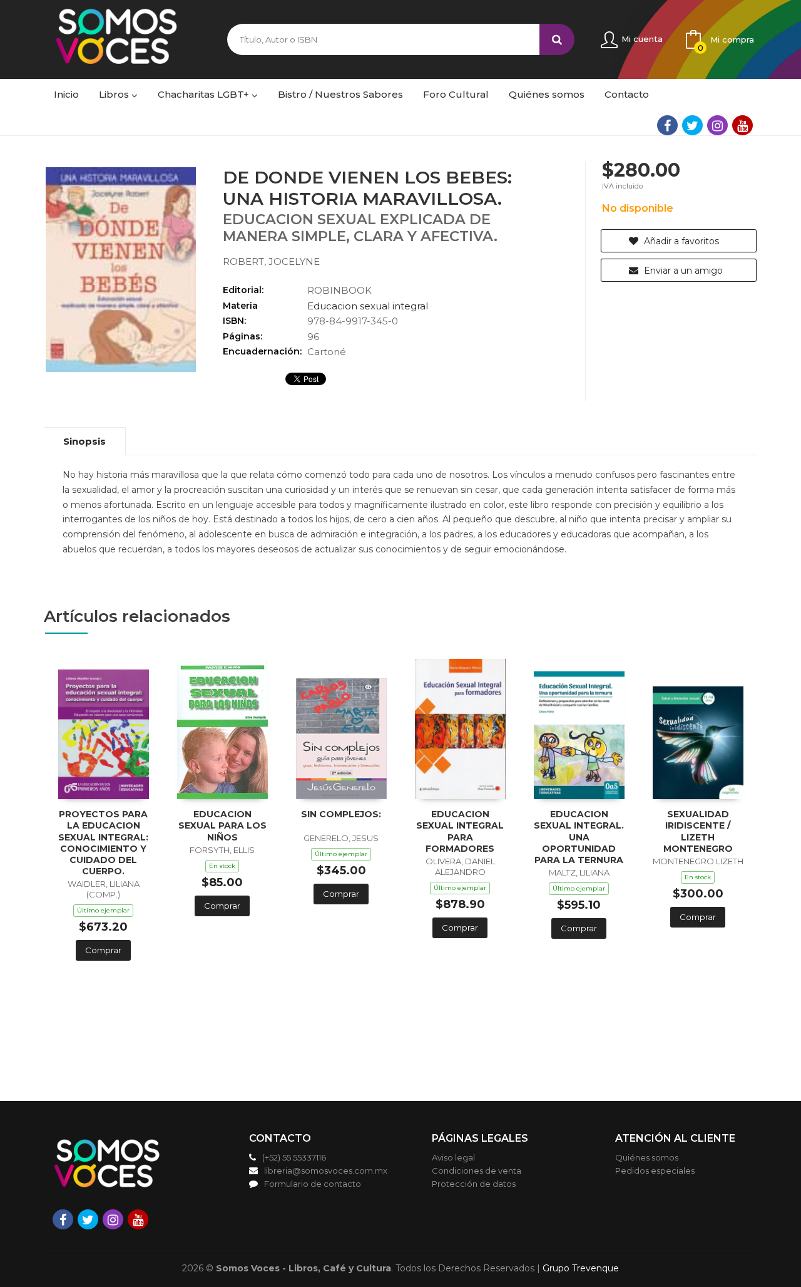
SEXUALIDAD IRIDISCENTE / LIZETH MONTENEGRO (698, 831)
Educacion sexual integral (367, 306)
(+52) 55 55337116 (294, 1157)
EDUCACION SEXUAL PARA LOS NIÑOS (222, 825)
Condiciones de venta (476, 1171)
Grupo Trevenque (581, 1268)
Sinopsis (84, 441)
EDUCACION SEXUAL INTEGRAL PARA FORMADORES (460, 831)
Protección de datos (474, 1184)
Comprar (103, 950)
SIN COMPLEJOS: (341, 814)
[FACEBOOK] (667, 125)
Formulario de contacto (312, 1184)
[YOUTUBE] (742, 125)
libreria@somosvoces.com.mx (325, 1171)
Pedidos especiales (655, 1171)
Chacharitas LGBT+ (205, 94)
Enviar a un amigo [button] (682, 270)
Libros (115, 94)
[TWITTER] (692, 125)
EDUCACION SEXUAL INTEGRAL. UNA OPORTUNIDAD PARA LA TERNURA (579, 837)
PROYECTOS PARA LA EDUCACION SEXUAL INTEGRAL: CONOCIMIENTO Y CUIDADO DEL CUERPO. (103, 843)
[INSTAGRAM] (717, 125)
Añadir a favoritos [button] (680, 241)
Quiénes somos (646, 1157)
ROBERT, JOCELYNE (271, 261)
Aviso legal (453, 1157)
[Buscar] (556, 39)
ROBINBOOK (339, 290)
